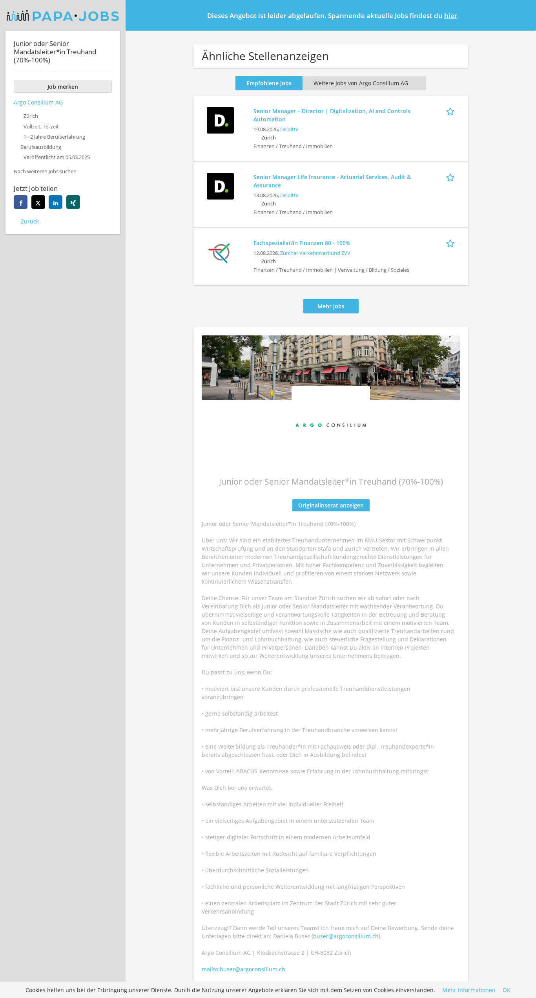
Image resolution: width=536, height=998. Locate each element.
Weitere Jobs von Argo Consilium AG (361, 83)
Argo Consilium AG (38, 102)
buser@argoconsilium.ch (346, 936)
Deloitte (289, 129)
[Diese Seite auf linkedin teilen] (55, 202)
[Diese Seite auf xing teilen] (73, 202)
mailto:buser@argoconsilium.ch (243, 969)
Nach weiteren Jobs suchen (45, 171)
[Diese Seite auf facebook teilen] (20, 202)
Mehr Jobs (331, 306)
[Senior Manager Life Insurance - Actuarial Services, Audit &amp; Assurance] (220, 185)
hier (450, 15)
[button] (524, 15)
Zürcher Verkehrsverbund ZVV (315, 253)
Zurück (30, 221)
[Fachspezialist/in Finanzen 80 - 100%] (220, 251)
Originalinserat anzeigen (331, 505)
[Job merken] (451, 110)
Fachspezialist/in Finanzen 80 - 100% (301, 243)
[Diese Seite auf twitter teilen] (38, 202)
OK (506, 990)
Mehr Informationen (469, 990)
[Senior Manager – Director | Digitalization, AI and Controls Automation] (220, 119)
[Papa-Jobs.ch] (62, 15)
